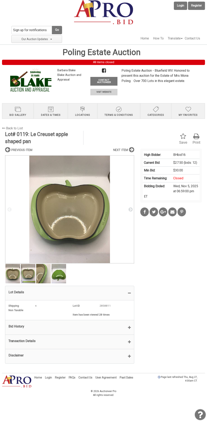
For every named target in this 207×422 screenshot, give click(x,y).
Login (180, 5)
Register (196, 5)
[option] (69, 209)
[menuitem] (144, 38)
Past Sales (126, 377)
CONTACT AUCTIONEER (104, 81)
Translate (174, 38)
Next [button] (130, 209)
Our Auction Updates (34, 39)
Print (196, 142)
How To (158, 38)
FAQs (72, 377)
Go (57, 30)
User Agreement (106, 377)
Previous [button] (9, 209)
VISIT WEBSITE (103, 92)
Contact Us (192, 38)
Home (144, 38)
